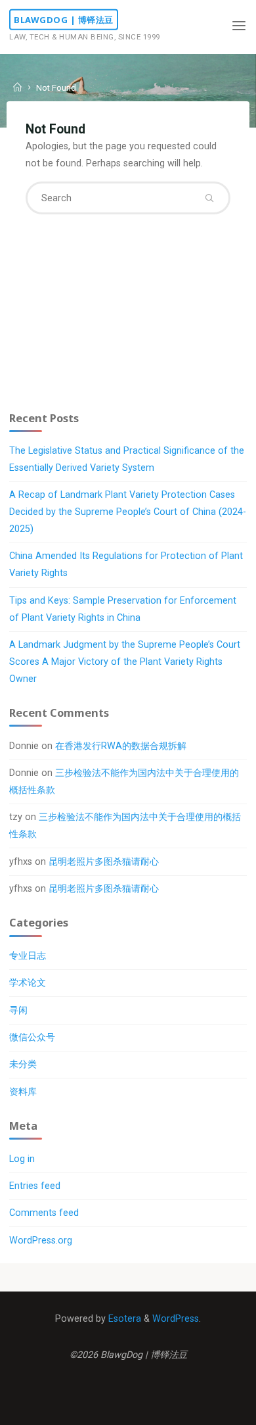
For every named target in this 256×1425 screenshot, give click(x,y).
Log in (22, 1159)
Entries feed (34, 1186)
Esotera (123, 1318)
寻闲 (18, 1010)
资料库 (23, 1092)
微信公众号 (32, 1037)
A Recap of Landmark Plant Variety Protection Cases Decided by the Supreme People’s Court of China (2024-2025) (127, 512)
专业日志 (27, 955)
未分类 (23, 1064)
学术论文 (27, 982)
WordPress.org (40, 1240)
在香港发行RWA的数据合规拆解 (120, 746)
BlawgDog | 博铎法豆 (64, 20)
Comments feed (44, 1213)
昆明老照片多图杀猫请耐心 (104, 861)
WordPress (175, 1318)
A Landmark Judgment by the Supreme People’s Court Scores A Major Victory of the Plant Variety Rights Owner (124, 662)
